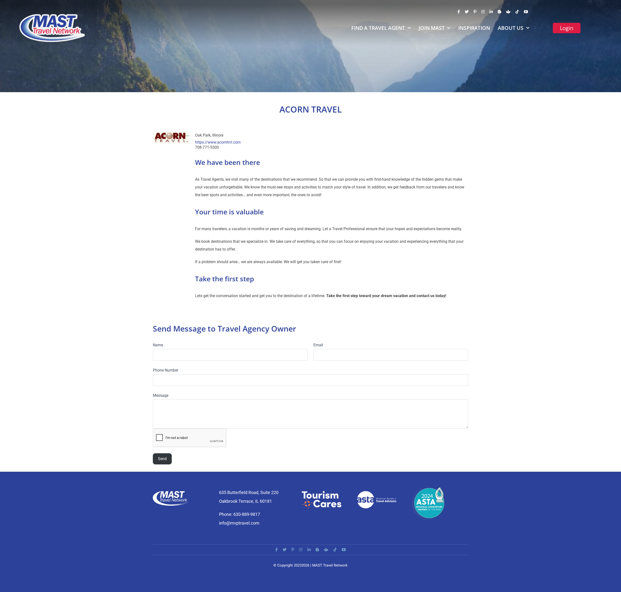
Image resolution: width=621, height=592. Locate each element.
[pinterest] (475, 12)
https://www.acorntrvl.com (218, 142)
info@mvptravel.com (239, 523)
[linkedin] (491, 12)
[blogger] (499, 12)
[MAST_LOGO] (53, 15)
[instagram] (483, 12)
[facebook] (459, 12)
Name (158, 345)
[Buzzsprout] (508, 12)
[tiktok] (517, 12)
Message (160, 395)
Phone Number (165, 370)
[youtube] (526, 12)
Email (318, 345)
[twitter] (467, 12)
